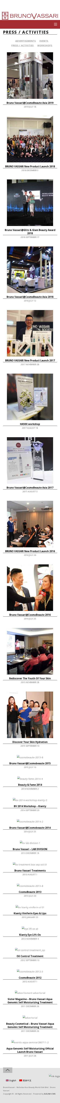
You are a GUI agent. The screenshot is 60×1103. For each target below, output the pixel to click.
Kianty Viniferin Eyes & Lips (30, 913)
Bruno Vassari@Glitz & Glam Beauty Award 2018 (30, 231)
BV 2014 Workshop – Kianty (30, 806)
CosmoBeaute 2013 (30, 891)
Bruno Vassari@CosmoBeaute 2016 (30, 614)
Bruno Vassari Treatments (30, 870)
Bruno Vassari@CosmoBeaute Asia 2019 (30, 102)
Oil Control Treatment (30, 956)
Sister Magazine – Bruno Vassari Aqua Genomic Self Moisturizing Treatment (30, 1001)
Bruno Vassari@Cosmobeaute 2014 (30, 827)
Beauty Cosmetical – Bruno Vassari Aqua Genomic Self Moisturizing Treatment (30, 1025)
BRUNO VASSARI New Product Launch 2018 (30, 166)
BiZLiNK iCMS (50, 1094)
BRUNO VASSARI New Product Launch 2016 (30, 551)
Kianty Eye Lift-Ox (30, 934)
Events (44, 40)
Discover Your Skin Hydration (30, 742)
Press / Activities (22, 45)
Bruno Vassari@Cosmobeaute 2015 (30, 763)
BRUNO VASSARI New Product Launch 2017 (30, 360)
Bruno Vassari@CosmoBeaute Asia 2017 (30, 487)
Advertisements (25, 40)
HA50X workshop (30, 424)
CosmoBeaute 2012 (30, 977)
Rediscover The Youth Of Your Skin (30, 678)
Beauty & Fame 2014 (30, 784)
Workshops (44, 45)
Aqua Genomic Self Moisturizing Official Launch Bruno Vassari (30, 1050)
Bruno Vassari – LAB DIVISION (30, 849)
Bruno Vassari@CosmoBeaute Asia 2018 (30, 296)
